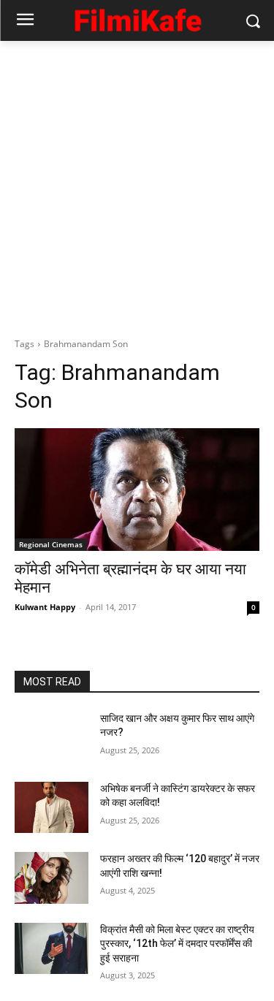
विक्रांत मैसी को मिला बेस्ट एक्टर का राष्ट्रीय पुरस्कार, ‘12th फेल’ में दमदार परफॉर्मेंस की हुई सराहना (177, 944)
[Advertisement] (137, 185)
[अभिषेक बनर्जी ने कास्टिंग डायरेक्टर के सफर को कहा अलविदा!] (51, 807)
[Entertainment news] (137, 18)
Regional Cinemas (51, 544)
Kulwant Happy (45, 606)
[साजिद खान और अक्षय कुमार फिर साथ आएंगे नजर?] (51, 737)
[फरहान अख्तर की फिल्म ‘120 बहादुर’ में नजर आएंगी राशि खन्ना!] (51, 877)
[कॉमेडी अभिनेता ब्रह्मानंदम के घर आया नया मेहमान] (137, 489)
